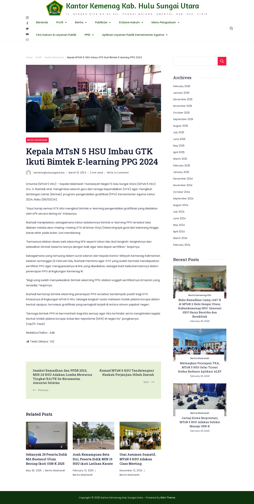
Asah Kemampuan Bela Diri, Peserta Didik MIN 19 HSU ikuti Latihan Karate (93, 459)
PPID (87, 35)
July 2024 (179, 211)
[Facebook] (27, 23)
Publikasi (101, 22)
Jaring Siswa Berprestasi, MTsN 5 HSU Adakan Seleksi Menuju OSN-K (200, 422)
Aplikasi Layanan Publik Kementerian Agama (133, 35)
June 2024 (179, 218)
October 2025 (181, 112)
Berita (79, 22)
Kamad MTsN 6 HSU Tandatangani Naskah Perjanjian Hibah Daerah (127, 372)
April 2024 (179, 231)
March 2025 (180, 159)
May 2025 (179, 145)
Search (222, 61)
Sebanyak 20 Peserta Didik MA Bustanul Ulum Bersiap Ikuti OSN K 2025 (46, 459)
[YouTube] (27, 34)
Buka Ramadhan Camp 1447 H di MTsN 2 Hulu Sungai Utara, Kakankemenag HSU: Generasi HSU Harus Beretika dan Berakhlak (200, 308)
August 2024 (180, 205)
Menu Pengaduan (164, 22)
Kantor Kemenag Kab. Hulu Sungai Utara (132, 5)
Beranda (42, 22)
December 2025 (182, 99)
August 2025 (180, 126)
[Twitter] (27, 28)
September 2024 (183, 198)
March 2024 (180, 238)
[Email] (27, 39)
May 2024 (179, 225)
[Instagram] (27, 17)
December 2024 (183, 178)
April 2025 (179, 152)
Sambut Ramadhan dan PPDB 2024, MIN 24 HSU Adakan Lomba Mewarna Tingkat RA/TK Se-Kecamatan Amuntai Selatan (62, 376)
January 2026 (181, 93)
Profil (59, 22)
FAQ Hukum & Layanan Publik (56, 35)
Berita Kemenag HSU (199, 295)
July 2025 (178, 132)
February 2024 (181, 245)
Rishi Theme (168, 497)
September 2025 (183, 119)
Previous (43, 390)
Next (146, 382)
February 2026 (181, 86)
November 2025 (182, 106)
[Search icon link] (231, 29)
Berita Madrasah (37, 140)
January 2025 (181, 172)
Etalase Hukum (129, 22)
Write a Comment (118, 173)
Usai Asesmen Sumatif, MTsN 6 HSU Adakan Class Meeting (138, 459)
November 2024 (182, 185)
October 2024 (181, 192)
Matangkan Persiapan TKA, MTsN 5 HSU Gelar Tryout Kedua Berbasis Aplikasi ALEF (200, 367)
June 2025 (179, 139)
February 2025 (181, 165)
